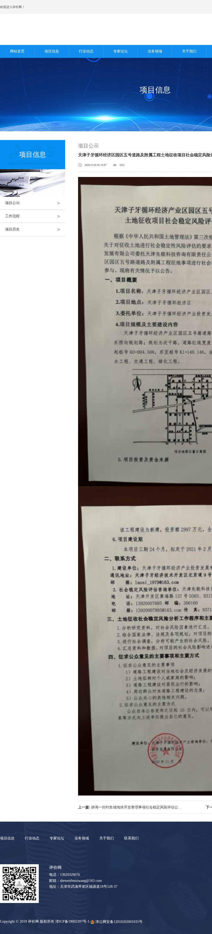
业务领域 (155, 51)
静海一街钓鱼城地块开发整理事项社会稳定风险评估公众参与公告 (130, 807)
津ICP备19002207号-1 (72, 921)
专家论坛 (120, 51)
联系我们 (131, 838)
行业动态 (86, 51)
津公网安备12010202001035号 (118, 922)
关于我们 (189, 51)
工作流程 (32, 216)
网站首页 (17, 51)
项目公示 (32, 203)
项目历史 (32, 229)
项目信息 (51, 51)
